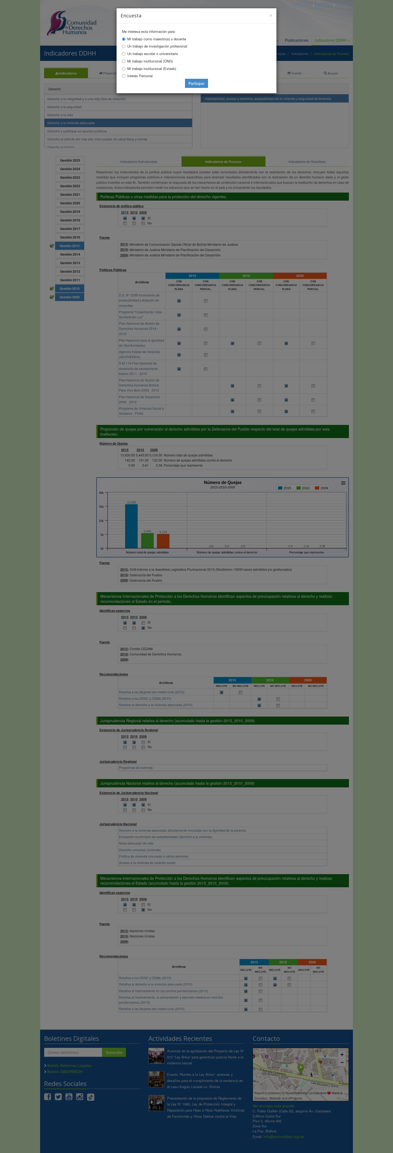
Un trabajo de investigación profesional (157, 46)
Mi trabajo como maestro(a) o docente (156, 38)
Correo (325, 5)
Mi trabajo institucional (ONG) (150, 61)
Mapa (344, 5)
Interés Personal (140, 75)
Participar (196, 83)
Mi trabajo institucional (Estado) (151, 68)
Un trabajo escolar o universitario (152, 53)
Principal (303, 5)
